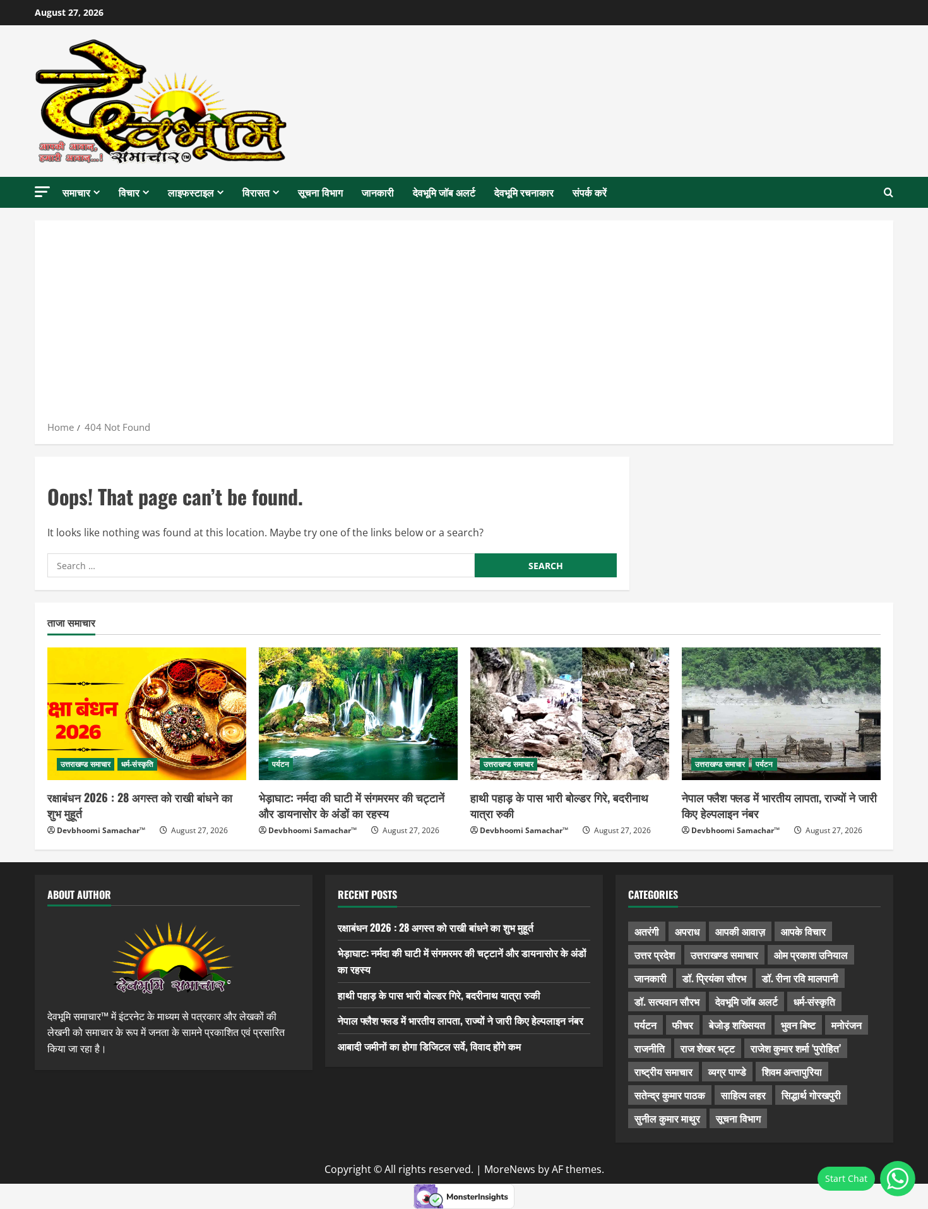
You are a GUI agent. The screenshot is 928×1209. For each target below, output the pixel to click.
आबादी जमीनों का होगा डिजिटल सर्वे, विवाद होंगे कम (429, 1046)
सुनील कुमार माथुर (667, 1118)
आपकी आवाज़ (740, 931)
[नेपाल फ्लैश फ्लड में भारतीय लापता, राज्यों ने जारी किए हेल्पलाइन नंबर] (781, 713)
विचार (129, 192)
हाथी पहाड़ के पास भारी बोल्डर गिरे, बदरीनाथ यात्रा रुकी (559, 805)
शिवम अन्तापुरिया (792, 1071)
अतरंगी (646, 931)
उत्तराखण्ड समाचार (85, 764)
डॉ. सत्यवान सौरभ (666, 1001)
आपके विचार (803, 931)
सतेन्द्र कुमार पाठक (669, 1094)
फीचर (682, 1024)
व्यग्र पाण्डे (727, 1071)
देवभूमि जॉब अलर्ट (444, 192)
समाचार (76, 192)
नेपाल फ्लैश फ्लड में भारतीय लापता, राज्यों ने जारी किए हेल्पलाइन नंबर (779, 805)
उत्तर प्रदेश (654, 954)
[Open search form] (888, 193)
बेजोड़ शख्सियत (737, 1024)
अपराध (687, 931)
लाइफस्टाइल (191, 192)
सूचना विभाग (320, 192)
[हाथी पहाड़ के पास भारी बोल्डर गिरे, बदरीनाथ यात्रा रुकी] (569, 713)
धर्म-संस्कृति (137, 764)
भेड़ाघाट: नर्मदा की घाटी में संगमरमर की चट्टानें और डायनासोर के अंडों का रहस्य (351, 805)
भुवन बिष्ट (798, 1024)
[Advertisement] (464, 324)
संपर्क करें (590, 192)
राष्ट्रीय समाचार (663, 1071)
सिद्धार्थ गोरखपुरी (811, 1094)
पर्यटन (280, 764)
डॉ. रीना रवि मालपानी (800, 977)
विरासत (256, 192)
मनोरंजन (846, 1024)
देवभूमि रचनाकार (524, 192)
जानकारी (378, 192)
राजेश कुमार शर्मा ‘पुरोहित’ (796, 1048)
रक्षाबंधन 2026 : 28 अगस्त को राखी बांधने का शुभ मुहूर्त (139, 805)
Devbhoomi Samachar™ (101, 830)
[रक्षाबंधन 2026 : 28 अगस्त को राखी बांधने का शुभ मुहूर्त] (146, 713)
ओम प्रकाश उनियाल (811, 954)
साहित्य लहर (743, 1094)
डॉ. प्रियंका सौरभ (714, 977)
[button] (42, 191)
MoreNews (509, 1169)
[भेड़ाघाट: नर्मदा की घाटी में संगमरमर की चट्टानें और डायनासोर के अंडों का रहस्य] (358, 713)
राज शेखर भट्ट (708, 1048)
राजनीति (649, 1048)
